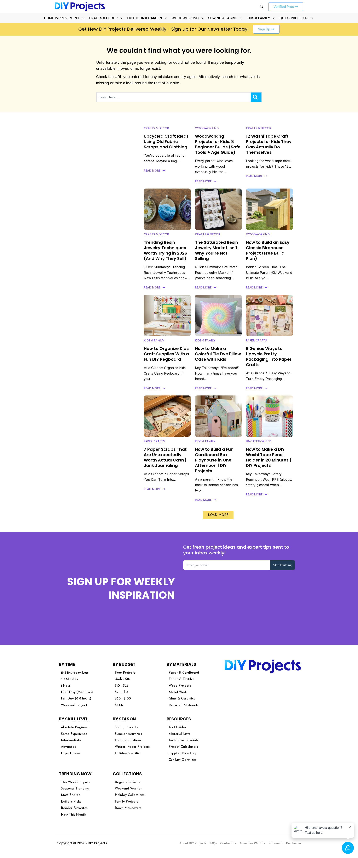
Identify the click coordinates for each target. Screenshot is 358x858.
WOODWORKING (185, 18)
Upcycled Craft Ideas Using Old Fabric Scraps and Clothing (166, 141)
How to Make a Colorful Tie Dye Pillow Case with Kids (218, 354)
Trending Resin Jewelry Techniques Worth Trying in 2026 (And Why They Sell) (165, 250)
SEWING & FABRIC (222, 18)
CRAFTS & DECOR (103, 18)
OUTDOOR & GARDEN (144, 18)
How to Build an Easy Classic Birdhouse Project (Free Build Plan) (267, 250)
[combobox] (174, 97)
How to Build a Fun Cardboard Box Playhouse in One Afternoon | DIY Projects (214, 460)
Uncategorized (258, 441)
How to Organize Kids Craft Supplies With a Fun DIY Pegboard (166, 354)
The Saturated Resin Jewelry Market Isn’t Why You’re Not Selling (216, 250)
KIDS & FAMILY (258, 18)
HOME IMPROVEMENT (61, 18)
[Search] (256, 97)
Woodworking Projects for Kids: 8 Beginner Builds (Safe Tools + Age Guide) (218, 144)
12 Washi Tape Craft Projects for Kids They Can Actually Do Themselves (268, 144)
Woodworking (207, 128)
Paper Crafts (256, 340)
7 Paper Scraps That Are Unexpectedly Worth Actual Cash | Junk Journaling (165, 457)
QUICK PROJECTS (293, 18)
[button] (218, 515)
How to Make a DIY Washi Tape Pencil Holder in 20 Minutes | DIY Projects (268, 457)
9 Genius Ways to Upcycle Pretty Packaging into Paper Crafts (268, 357)
